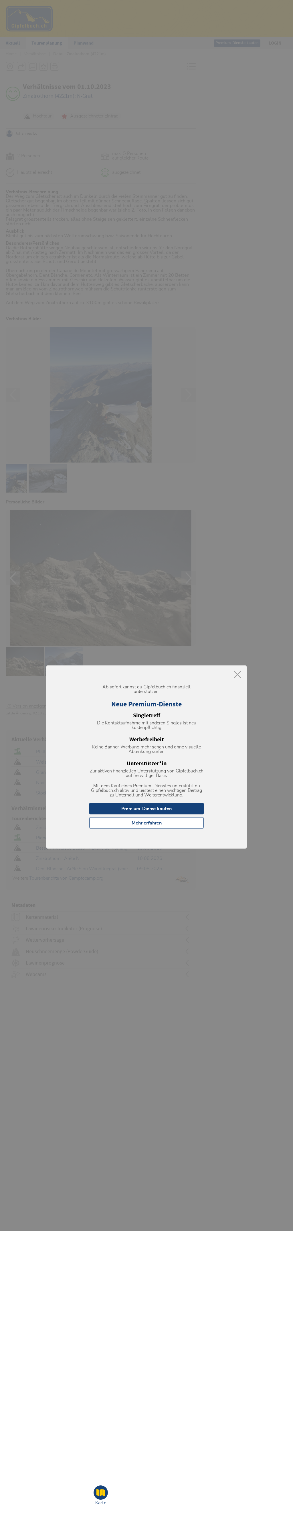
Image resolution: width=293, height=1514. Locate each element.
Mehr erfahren (147, 823)
